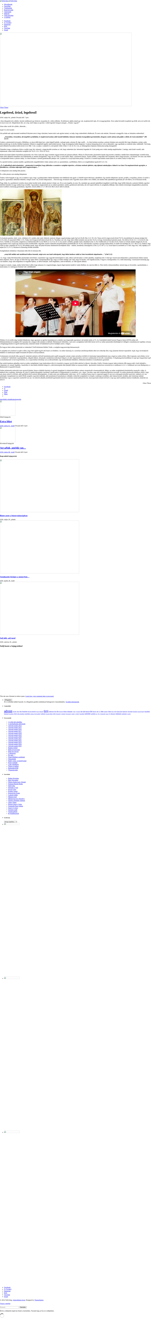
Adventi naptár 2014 (15, 726)
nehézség (43, 714)
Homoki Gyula (13, 787)
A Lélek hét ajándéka (15, 722)
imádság (106, 711)
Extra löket (6, 421)
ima (102, 711)
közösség (6, 713)
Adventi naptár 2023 (15, 742)
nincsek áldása (49, 713)
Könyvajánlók (12, 763)
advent (8, 711)
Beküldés (23, 1307)
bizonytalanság (39, 711)
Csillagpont (12, 753)
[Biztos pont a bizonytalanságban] (39, 511)
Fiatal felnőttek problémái (16, 757)
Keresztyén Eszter (14, 793)
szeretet (87, 714)
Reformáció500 (13, 768)
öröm (54, 714)
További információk (72, 702)
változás (112, 714)
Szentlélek (82, 713)
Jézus (112, 711)
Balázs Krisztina (13, 778)
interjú (2, 399)
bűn (55, 711)
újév (99, 713)
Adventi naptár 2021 (15, 739)
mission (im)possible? (35, 713)
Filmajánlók (12, 759)
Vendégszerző (14, 813)
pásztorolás (17, 399)
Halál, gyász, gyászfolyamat (17, 761)
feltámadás (69, 711)
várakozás (118, 714)
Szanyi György (13, 808)
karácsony (125, 711)
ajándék (14, 711)
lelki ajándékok (9, 399)
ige (99, 711)
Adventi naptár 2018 (15, 733)
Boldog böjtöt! (13, 748)
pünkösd (63, 713)
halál (84, 711)
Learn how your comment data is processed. (39, 696)
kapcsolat (119, 711)
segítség (77, 713)
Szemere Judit (12, 810)
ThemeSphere (38, 1300)
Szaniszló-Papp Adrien (15, 806)
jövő (115, 711)
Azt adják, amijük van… (13, 447)
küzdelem (11, 713)
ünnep (107, 713)
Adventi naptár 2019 (15, 735)
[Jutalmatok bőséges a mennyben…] (39, 573)
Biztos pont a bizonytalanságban (14, 516)
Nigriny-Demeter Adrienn (16, 800)
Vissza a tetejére (5, 1303)
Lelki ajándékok (13, 764)
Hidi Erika (11, 786)
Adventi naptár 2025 (15, 746)
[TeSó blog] (8, 1)
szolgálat (93, 714)
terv (96, 713)
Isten (109, 711)
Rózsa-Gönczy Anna (15, 804)
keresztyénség (141, 711)
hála (81, 711)
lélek (15, 714)
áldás (18, 711)
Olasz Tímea (4, 107)
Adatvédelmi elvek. (19, 1300)
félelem (65, 711)
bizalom (24, 711)
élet (57, 711)
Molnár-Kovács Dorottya (16, 799)
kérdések (135, 711)
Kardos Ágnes (13, 791)
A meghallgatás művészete (16, 724)
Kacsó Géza (12, 789)
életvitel (61, 711)
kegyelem (130, 711)
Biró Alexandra (13, 780)
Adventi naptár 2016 (15, 729)
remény (73, 713)
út (109, 714)
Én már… (11, 755)
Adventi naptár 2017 (15, 731)
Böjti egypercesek (14, 750)
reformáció (68, 713)
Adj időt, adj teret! (8, 638)
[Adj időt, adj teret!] (39, 634)
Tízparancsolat (13, 770)
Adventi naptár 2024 (15, 744)
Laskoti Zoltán (13, 795)
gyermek (78, 711)
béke (21, 711)
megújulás (27, 714)
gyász (74, 711)
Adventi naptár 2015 (15, 727)
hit (91, 711)
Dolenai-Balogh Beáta (15, 784)
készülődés (147, 711)
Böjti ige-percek (13, 751)
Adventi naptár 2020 (15, 737)
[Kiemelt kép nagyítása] (65, 105)
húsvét (94, 711)
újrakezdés (102, 713)
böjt (46, 711)
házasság (87, 711)
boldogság (51, 711)
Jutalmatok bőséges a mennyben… (14, 577)
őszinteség (58, 713)
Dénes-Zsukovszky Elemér (17, 782)
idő (98, 711)
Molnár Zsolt (12, 797)
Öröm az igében (13, 766)
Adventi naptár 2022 (15, 740)
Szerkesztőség (12, 812)
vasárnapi (124, 714)
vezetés (129, 713)
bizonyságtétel (32, 711)
